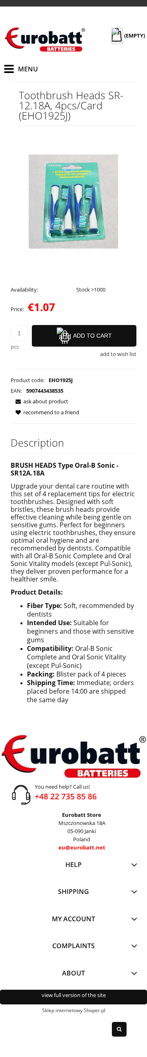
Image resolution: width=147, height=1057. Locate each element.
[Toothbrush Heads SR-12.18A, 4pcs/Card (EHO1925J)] (73, 201)
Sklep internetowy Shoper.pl (73, 1010)
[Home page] (45, 39)
